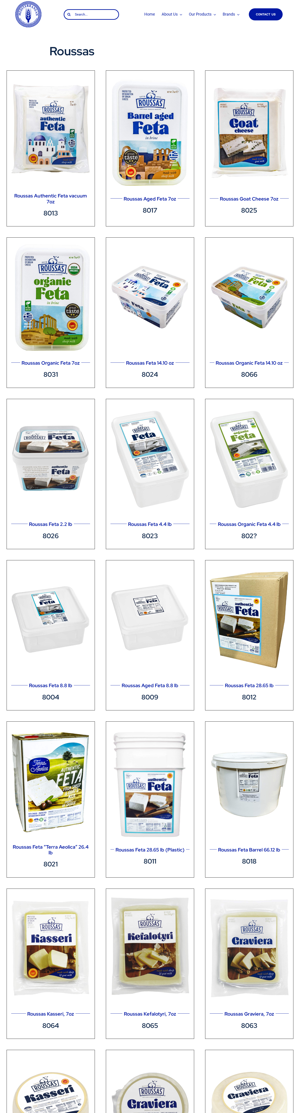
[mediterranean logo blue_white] (28, 3)
